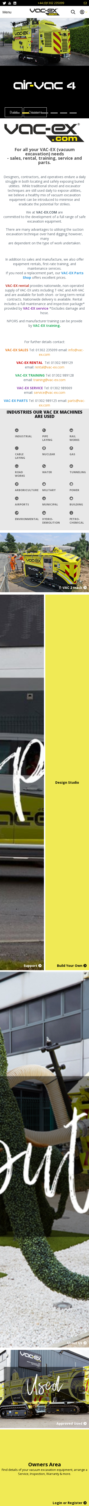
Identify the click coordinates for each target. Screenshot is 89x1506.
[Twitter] (4, 3)
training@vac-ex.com (49, 380)
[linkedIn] (15, 3)
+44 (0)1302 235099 (51, 3)
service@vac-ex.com (49, 392)
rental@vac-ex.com (49, 367)
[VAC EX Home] (44, 12)
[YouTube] (10, 3)
